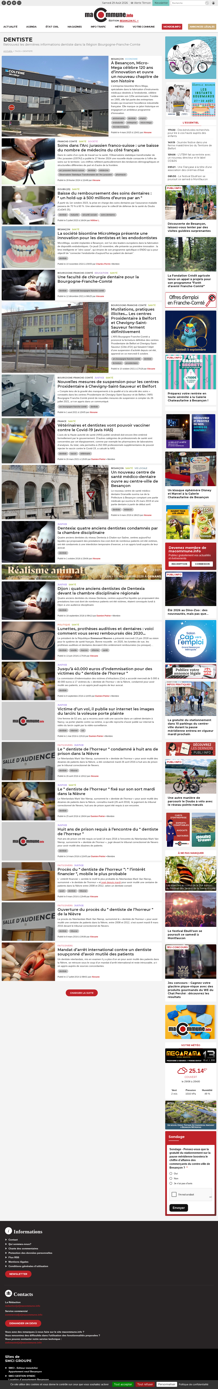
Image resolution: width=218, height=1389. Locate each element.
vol (82, 730)
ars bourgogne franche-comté (126, 359)
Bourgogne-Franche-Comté (75, 273)
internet (74, 730)
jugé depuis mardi (111, 882)
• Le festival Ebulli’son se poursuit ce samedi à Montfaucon (188, 178)
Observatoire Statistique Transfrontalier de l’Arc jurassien (85, 174)
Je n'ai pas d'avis (183, 1183)
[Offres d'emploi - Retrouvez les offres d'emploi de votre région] (190, 306)
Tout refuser (145, 1384)
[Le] (28, 757)
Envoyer (179, 1208)
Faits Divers (65, 745)
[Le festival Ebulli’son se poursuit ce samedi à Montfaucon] (190, 909)
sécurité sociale (89, 215)
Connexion (202, 564)
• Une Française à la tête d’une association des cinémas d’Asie (190, 169)
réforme (95, 650)
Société (93, 141)
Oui (176, 1173)
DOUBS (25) (64, 189)
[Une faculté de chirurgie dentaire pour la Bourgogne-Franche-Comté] (28, 285)
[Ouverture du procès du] (28, 917)
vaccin (73, 453)
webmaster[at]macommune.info (23, 1342)
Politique (64, 624)
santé (105, 650)
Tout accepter (123, 1384)
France (62, 421)
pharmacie (121, 174)
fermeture (117, 363)
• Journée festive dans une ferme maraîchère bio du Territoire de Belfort (190, 145)
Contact (13, 1239)
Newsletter (18, 1274)
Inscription (179, 564)
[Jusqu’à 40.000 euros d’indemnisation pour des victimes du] (28, 677)
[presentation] (167, 872)
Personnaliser (166, 1384)
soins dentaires (108, 215)
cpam (61, 891)
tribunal (74, 770)
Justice (99, 377)
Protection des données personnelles (30, 1253)
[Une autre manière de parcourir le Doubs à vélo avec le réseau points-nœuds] (190, 776)
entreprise (132, 122)
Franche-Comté (67, 141)
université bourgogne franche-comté (87, 291)
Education (101, 273)
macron (84, 650)
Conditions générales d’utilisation (28, 1266)
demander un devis (23, 1323)
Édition (114, 20)
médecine (103, 170)
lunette (74, 650)
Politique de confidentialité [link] (193, 1384)
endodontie (118, 122)
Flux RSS (14, 1257)
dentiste (132, 118)
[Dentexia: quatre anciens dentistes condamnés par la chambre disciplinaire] (28, 536)
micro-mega (146, 122)
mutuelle (75, 215)
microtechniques (120, 127)
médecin (128, 509)
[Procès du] (28, 877)
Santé (82, 141)
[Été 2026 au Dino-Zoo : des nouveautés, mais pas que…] (190, 589)
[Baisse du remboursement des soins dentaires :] (28, 201)
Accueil (8, 51)
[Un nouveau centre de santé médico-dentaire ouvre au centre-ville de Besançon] (55, 480)
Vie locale (141, 468)
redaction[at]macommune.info (22, 1305)
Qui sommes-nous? (20, 1244)
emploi (142, 118)
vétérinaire (85, 453)
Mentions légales (18, 1261)
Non (176, 1178)
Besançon (117, 59)
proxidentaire (132, 363)
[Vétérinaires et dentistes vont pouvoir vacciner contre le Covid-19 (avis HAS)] (28, 433)
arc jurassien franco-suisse (71, 170)
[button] (207, 3)
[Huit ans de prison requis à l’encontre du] (28, 837)
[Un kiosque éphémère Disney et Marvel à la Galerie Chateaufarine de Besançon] (190, 469)
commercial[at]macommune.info (23, 1314)
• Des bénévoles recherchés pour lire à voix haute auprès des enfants (188, 133)
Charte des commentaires (23, 1248)
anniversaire (118, 118)
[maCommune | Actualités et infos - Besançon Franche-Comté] (109, 15)
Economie (131, 59)
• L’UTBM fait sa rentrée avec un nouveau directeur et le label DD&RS (189, 157)
